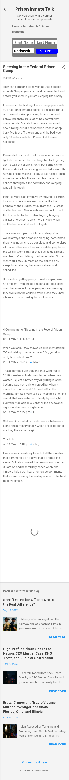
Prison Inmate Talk (34, 9)
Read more (57, 637)
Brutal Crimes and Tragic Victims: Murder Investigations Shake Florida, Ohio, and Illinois (30, 707)
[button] (63, 67)
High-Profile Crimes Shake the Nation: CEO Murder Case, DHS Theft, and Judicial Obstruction (28, 653)
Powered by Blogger (34, 762)
